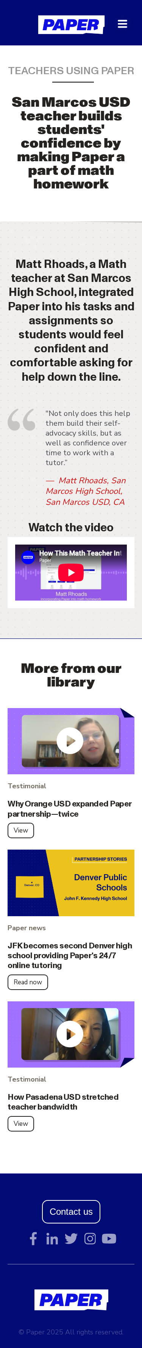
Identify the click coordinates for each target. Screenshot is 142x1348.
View (21, 830)
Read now (28, 982)
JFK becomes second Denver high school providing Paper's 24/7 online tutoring (70, 951)
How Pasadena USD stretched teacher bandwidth (63, 1098)
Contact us (71, 1211)
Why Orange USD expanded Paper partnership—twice (70, 804)
